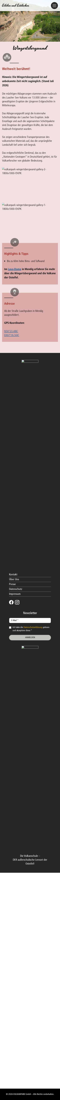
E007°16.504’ (11, 335)
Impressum (15, 594)
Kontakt (13, 574)
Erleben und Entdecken (15, 5)
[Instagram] (17, 602)
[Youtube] (23, 602)
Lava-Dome (14, 269)
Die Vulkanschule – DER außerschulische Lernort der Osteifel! (30, 860)
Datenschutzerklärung (33, 627)
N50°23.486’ (11, 331)
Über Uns (14, 579)
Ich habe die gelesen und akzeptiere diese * (31, 628)
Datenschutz (15, 589)
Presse (12, 584)
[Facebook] (11, 602)
